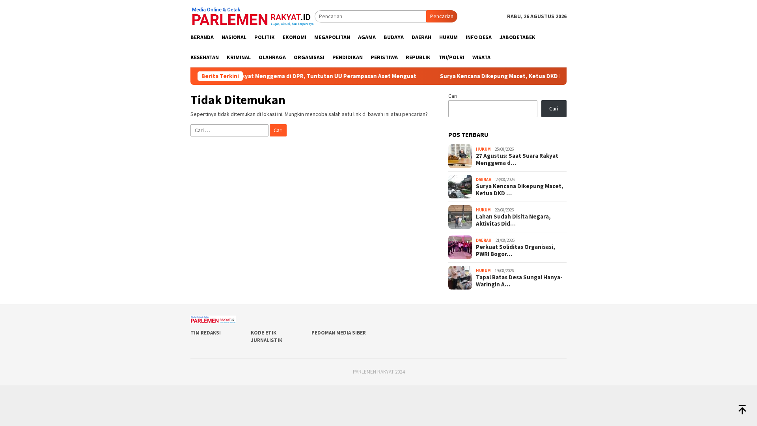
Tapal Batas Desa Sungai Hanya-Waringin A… (519, 281)
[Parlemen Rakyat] (252, 15)
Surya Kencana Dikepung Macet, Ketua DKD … (519, 190)
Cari (452, 95)
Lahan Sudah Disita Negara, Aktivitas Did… (513, 220)
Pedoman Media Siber (338, 332)
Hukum (483, 149)
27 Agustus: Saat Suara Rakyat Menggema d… (517, 159)
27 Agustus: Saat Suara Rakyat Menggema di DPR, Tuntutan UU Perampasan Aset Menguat (280, 76)
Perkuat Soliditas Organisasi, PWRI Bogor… (515, 250)
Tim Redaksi (205, 332)
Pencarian (441, 16)
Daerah (484, 179)
